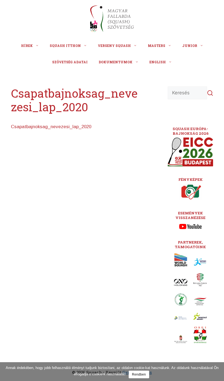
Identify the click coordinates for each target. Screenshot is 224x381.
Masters (156, 45)
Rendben (139, 374)
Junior (189, 45)
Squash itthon (65, 45)
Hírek (27, 45)
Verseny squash (114, 45)
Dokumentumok (115, 62)
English (157, 62)
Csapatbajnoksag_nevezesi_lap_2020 (51, 126)
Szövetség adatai (70, 62)
